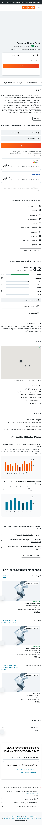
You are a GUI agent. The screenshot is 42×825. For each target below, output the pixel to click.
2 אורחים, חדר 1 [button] (32, 61)
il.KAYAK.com (32, 816)
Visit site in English (13, 2)
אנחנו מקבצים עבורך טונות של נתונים (26, 803)
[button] (2, 2)
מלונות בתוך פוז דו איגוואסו (28, 772)
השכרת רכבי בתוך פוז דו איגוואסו (26, 769)
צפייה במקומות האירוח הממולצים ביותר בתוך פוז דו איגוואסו (10, 667)
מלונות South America (14, 816)
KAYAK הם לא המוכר (32, 799)
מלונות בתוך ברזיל (36, 818)
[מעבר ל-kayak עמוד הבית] (28, 7)
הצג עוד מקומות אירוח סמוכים (8, 576)
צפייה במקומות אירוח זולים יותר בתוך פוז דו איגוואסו (9, 621)
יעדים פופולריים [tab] (15, 757)
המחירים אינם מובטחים (33, 793)
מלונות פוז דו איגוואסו (9, 818)
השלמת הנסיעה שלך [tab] (31, 757)
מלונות (24, 816)
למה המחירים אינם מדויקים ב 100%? (26, 806)
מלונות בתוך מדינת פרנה (23, 818)
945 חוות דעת (18, 46)
